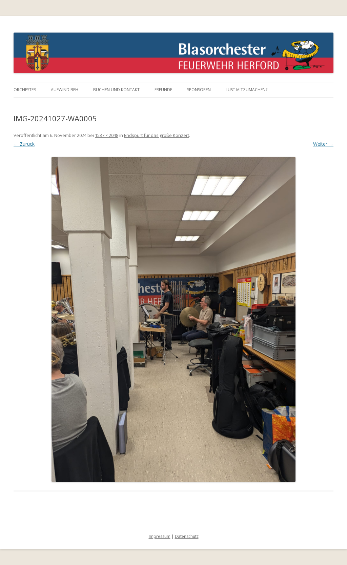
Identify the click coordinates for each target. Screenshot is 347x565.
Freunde (163, 90)
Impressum (159, 536)
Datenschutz (187, 536)
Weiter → (323, 144)
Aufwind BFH (64, 90)
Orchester (25, 90)
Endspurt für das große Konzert (156, 135)
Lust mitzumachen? (246, 90)
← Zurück (24, 144)
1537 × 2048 (106, 135)
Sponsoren (199, 90)
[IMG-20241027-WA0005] (173, 319)
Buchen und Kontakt (116, 90)
